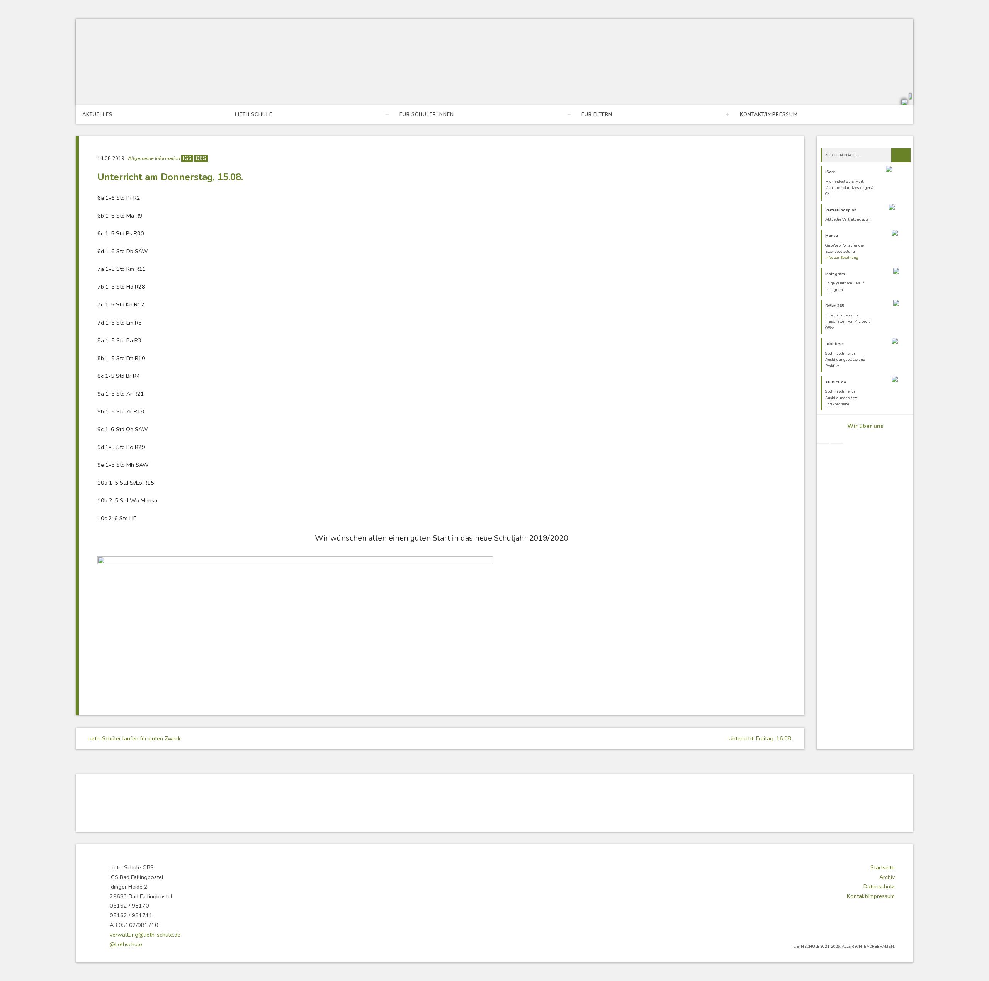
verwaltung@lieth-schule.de (145, 934)
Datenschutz (879, 886)
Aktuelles (97, 114)
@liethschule (126, 944)
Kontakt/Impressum (769, 114)
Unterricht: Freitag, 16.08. (761, 738)
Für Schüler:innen (426, 114)
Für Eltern (596, 114)
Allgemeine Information (154, 158)
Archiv (887, 877)
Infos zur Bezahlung (841, 257)
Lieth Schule (253, 114)
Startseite (882, 867)
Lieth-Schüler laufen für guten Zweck (133, 738)
